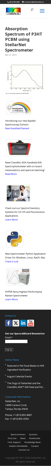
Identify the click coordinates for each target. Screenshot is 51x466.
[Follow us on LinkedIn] (23, 323)
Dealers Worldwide (18, 446)
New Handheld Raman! (17, 128)
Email (9, 337)
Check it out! (11, 261)
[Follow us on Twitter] (15, 323)
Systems (33, 434)
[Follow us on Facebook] (8, 323)
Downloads (34, 438)
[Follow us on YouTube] (30, 323)
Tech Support (14, 442)
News (23, 438)
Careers (35, 446)
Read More (11, 174)
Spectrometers (18, 434)
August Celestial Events (19, 376)
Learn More (11, 219)
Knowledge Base (33, 442)
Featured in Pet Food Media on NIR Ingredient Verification (25, 367)
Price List (12, 438)
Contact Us (23, 449)
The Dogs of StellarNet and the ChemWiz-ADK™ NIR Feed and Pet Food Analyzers (25, 385)
